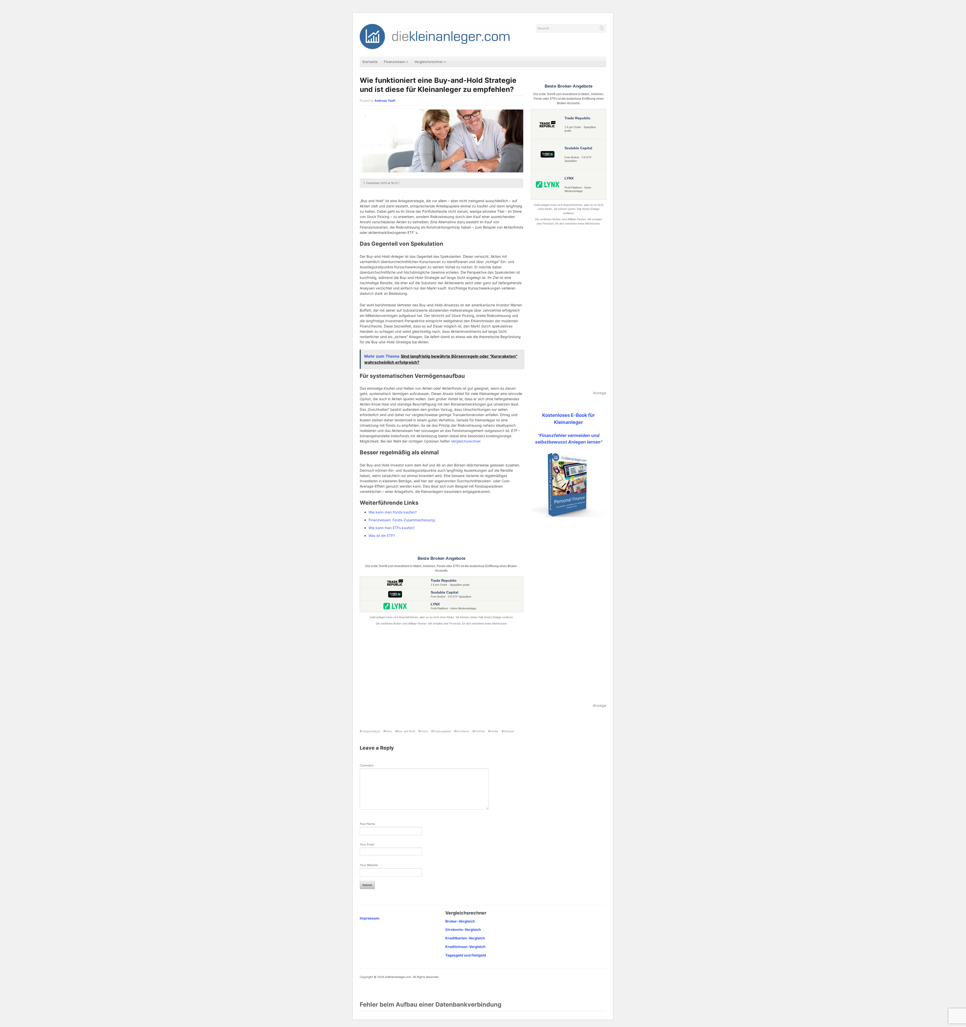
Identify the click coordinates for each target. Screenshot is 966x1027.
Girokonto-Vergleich (463, 929)
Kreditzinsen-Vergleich (465, 946)
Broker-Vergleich (460, 921)
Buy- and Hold (406, 731)
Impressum (369, 918)
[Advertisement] (441, 678)
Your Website (369, 865)
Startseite (370, 62)
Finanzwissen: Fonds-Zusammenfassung (402, 520)
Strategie (509, 731)
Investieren (462, 731)
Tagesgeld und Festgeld (465, 955)
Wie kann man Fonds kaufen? (393, 512)
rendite (494, 731)
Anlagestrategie (371, 731)
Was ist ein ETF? (382, 535)
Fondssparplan (442, 731)
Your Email (367, 844)
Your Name (367, 824)
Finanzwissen (396, 62)
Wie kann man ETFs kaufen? (392, 528)
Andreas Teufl (385, 100)
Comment (366, 765)
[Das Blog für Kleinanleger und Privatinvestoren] (435, 36)
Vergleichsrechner (430, 62)
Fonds (424, 731)
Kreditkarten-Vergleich (465, 938)
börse (388, 731)
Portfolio (479, 731)
